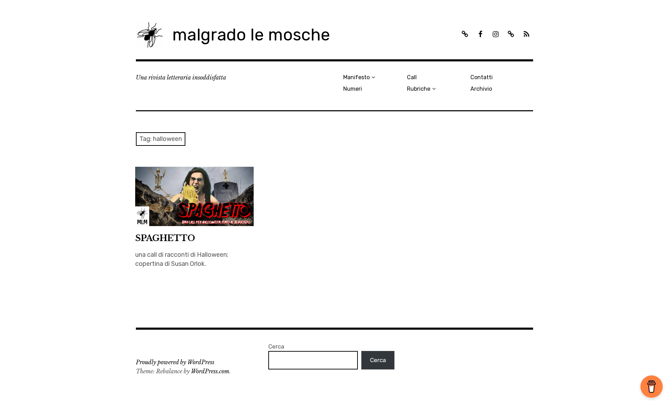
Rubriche (418, 88)
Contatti (481, 77)
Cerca (276, 346)
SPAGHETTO (165, 238)
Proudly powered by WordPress (175, 362)
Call (412, 77)
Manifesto (356, 77)
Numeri (352, 88)
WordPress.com (210, 371)
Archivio (481, 88)
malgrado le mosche (251, 35)
